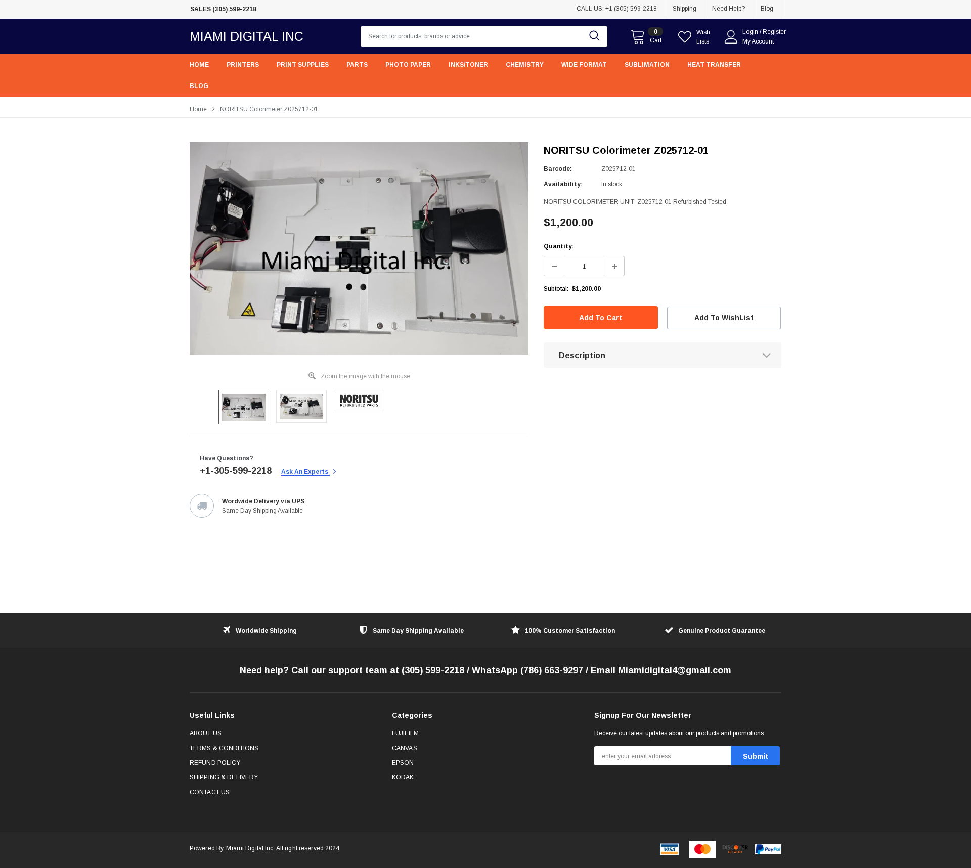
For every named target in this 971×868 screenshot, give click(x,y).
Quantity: (559, 246)
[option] (283, 9)
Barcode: (558, 168)
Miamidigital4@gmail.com (674, 670)
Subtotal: (556, 288)
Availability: (563, 184)
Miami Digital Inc (246, 36)
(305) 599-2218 (433, 670)
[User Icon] (731, 37)
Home (198, 109)
